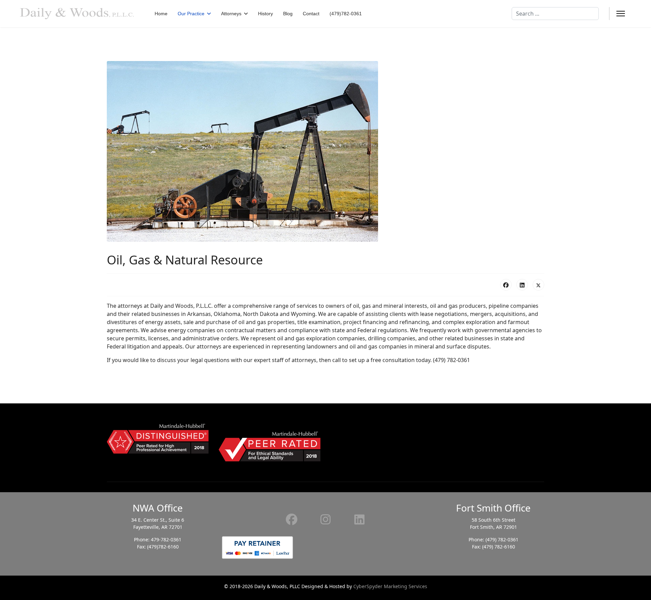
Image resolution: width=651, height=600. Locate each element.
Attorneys (231, 13)
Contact (311, 13)
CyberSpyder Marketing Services (390, 586)
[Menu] (620, 13)
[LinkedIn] (522, 285)
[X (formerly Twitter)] (538, 285)
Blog (288, 13)
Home (161, 13)
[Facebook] (506, 285)
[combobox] (555, 13)
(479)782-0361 (346, 13)
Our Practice (191, 13)
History (265, 13)
